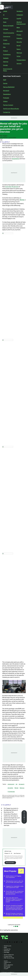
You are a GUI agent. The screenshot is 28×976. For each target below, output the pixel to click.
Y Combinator (11, 791)
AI (3, 15)
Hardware (20, 11)
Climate (5, 29)
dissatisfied (15, 158)
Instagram (20, 15)
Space (19, 49)
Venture (19, 63)
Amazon (5, 18)
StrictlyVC (6, 90)
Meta (18, 27)
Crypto (5, 40)
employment (11, 784)
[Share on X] (2, 121)
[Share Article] (1, 140)
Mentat (22, 200)
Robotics (19, 38)
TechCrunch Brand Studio (11, 108)
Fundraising (6, 54)
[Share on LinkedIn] (4, 121)
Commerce (6, 36)
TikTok (18, 56)
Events (5, 83)
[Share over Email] (7, 121)
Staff (4, 80)
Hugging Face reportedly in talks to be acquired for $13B (14, 887)
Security (19, 42)
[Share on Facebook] (1, 121)
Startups (19, 53)
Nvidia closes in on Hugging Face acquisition (13, 876)
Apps (4, 22)
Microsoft (20, 31)
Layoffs (19, 18)
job (16, 784)
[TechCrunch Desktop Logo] (14, 2)
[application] (14, 686)
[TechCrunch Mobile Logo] (14, 4)
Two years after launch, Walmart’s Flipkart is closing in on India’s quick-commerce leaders (14, 899)
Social (18, 45)
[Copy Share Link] (9, 121)
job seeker (10, 788)
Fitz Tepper (3, 136)
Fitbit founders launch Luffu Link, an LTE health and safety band (15, 881)
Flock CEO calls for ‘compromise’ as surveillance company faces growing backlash (15, 893)
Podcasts (6, 98)
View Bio (24, 816)
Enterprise (6, 43)
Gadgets (5, 58)
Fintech (5, 51)
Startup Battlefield (8, 87)
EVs (4, 47)
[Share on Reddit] (6, 121)
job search (21, 784)
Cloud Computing (8, 33)
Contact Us (6, 112)
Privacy (19, 35)
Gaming (5, 61)
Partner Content (8, 105)
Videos (5, 101)
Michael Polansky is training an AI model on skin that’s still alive (14, 914)
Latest (5, 11)
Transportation (21, 60)
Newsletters (7, 94)
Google (5, 65)
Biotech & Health (8, 25)
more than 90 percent (12, 186)
